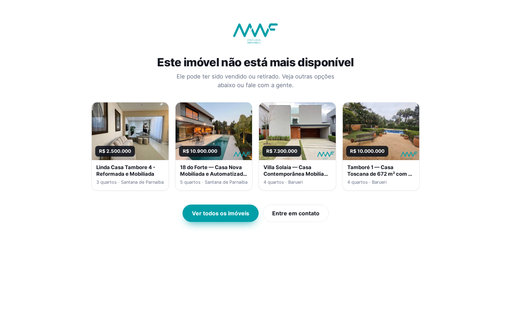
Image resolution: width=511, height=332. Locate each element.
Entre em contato (295, 213)
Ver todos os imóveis (220, 213)
